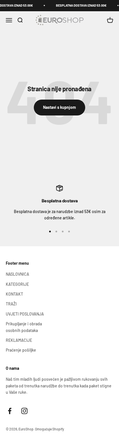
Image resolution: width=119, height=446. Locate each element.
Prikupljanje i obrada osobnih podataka (24, 327)
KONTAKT (14, 294)
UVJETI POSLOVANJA (25, 313)
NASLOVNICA (17, 274)
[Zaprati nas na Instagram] (24, 411)
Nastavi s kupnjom (59, 107)
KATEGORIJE (17, 284)
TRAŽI (11, 303)
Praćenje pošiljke (21, 350)
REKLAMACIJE (19, 340)
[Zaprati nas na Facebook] (10, 411)
